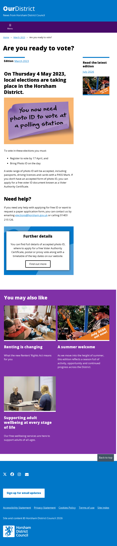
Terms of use (86, 507)
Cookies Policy (67, 507)
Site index (103, 507)
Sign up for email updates (24, 493)
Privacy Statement (45, 507)
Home (6, 37)
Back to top (105, 457)
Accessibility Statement (17, 507)
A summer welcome (76, 346)
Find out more (37, 264)
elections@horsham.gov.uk (31, 215)
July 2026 (88, 71)
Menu (10, 28)
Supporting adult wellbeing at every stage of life (28, 422)
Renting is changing (23, 346)
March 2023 (19, 37)
